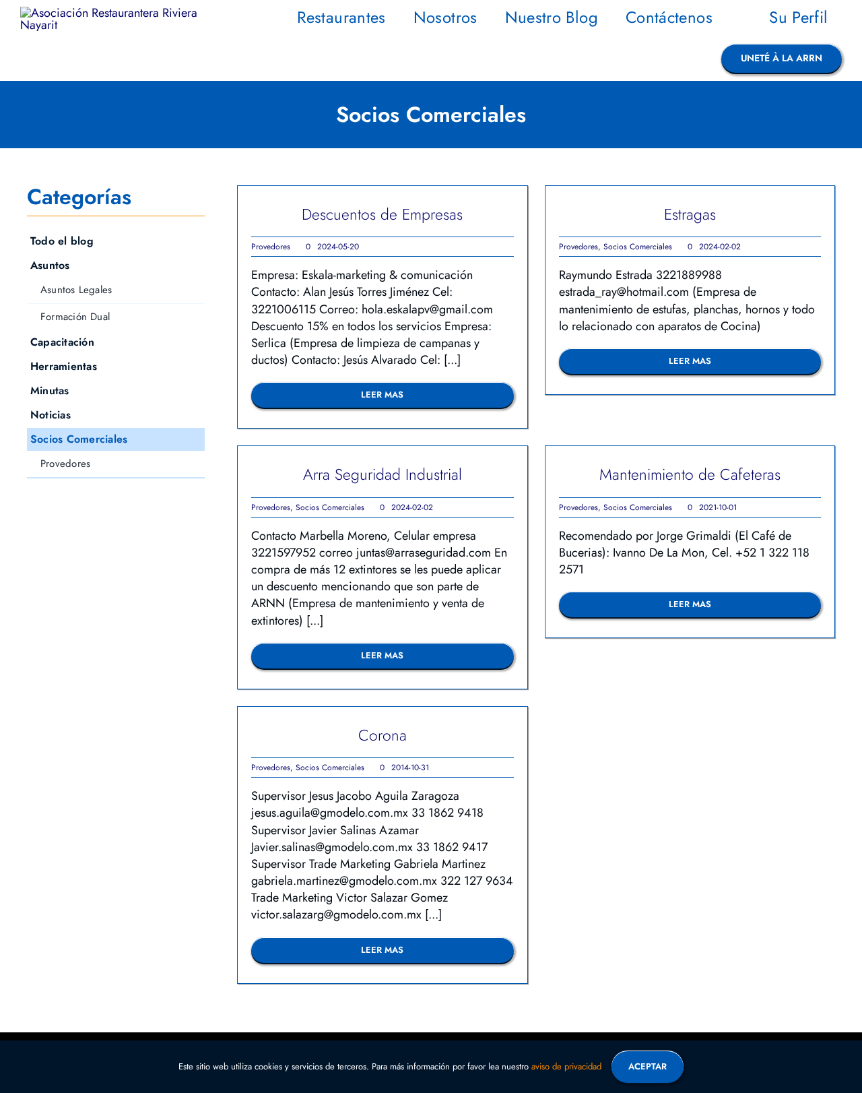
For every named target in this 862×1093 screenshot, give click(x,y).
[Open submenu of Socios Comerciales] (196, 439)
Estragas (690, 214)
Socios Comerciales (637, 247)
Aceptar (647, 1066)
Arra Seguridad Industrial (382, 474)
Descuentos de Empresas (382, 214)
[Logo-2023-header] (110, 13)
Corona (382, 735)
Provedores (270, 247)
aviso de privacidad (566, 1066)
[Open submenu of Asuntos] (196, 265)
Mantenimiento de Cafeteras (690, 474)
